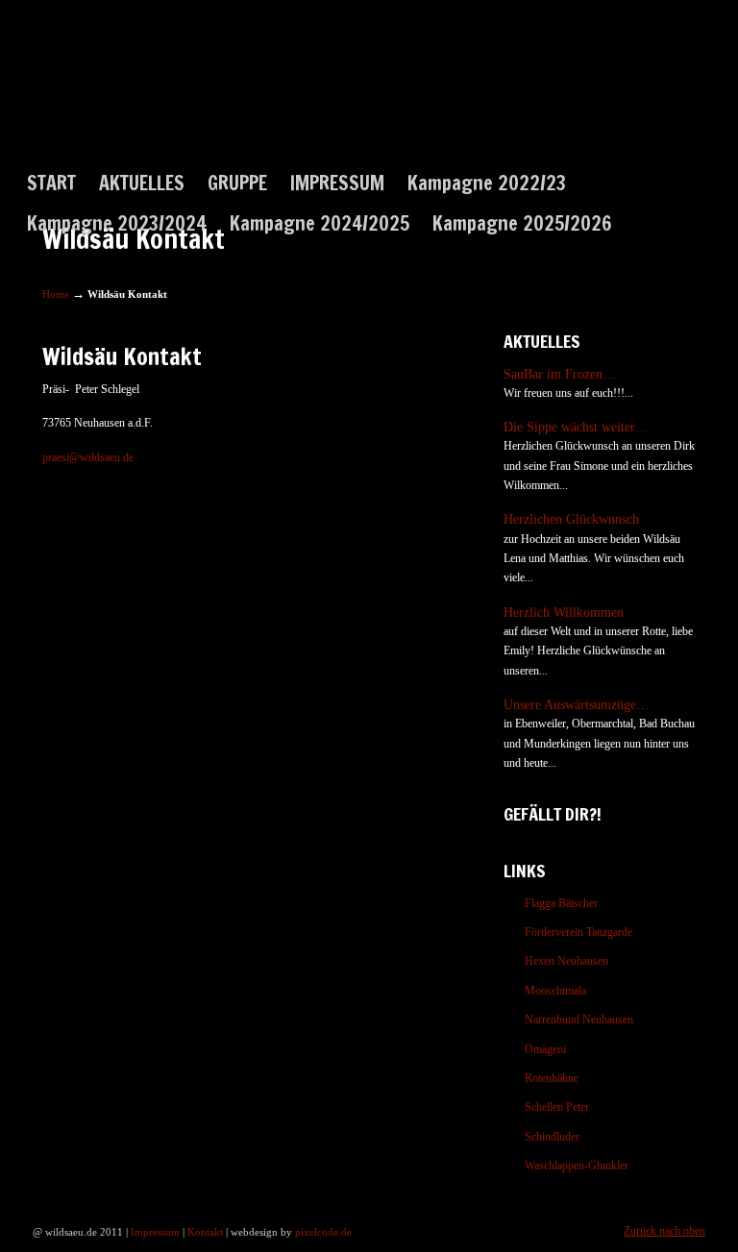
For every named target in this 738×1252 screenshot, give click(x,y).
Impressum (155, 1232)
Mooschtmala (555, 990)
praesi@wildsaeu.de (88, 457)
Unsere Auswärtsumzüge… (577, 704)
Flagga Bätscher (561, 903)
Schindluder (552, 1136)
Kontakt (205, 1232)
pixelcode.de (323, 1232)
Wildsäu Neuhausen (111, 100)
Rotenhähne (551, 1078)
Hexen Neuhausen (566, 961)
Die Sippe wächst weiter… (576, 426)
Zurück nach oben (664, 1231)
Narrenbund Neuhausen (579, 1019)
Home (55, 294)
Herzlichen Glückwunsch (571, 519)
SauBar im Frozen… (560, 373)
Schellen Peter (557, 1107)
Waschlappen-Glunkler (576, 1165)
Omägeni (545, 1049)
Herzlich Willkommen (564, 612)
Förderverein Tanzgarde (578, 932)
